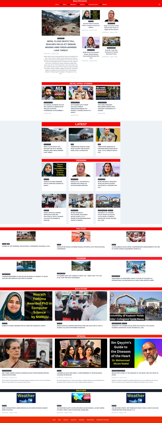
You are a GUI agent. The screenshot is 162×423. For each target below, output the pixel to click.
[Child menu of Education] (78, 4)
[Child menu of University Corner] (100, 4)
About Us (65, 419)
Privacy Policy (90, 419)
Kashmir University (102, 210)
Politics (4, 243)
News (72, 144)
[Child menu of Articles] (87, 4)
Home (54, 419)
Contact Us (73, 419)
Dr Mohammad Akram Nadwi (118, 370)
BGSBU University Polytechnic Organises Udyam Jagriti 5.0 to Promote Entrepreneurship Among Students (81, 216)
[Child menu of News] (68, 4)
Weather (4, 405)
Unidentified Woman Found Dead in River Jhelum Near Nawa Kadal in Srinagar (80, 148)
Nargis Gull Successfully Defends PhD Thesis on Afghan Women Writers (111, 27)
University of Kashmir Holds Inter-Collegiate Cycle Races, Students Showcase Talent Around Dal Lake (107, 216)
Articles (59, 370)
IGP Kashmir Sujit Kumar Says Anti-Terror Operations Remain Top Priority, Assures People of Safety (81, 108)
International (61, 38)
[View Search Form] (159, 4)
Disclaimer (81, 419)
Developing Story (48, 102)
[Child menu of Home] (61, 4)
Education (91, 21)
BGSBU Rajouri (111, 23)
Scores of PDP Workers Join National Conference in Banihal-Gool (26, 246)
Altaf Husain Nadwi (6, 370)
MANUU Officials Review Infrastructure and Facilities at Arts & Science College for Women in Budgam (53, 216)
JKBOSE (104, 4)
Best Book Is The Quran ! (103, 419)
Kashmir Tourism (6, 274)
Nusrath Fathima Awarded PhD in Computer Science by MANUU (91, 25)
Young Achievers (111, 47)
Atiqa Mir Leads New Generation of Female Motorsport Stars (111, 52)
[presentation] (61, 23)
